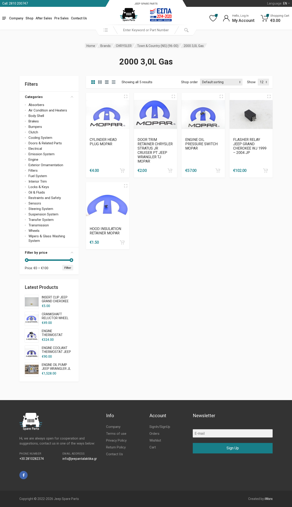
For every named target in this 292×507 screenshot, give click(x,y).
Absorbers (36, 105)
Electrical (35, 149)
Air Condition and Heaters (48, 110)
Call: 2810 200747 (15, 3)
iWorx (269, 499)
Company (16, 18)
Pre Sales (61, 18)
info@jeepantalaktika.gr (80, 458)
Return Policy (116, 447)
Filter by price (36, 253)
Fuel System (38, 176)
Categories (34, 97)
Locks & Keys (39, 187)
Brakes (34, 121)
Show (251, 82)
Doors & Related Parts (45, 143)
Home (90, 46)
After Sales (44, 18)
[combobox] (146, 30)
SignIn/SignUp (159, 427)
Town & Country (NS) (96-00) (157, 46)
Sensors (35, 203)
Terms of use (116, 434)
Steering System (41, 209)
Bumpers (35, 127)
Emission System (42, 154)
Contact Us (79, 18)
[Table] (113, 82)
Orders (154, 434)
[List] (106, 82)
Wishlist (155, 440)
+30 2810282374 (31, 458)
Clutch (33, 132)
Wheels (34, 231)
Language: (277, 3)
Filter (67, 267)
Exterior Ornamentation (46, 165)
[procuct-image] (107, 114)
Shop (29, 18)
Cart (152, 447)
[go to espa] (160, 15)
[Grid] (93, 82)
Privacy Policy (116, 440)
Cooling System (40, 138)
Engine (33, 160)
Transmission (39, 225)
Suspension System (43, 214)
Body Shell (36, 116)
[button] (122, 170)
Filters (33, 170)
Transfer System (41, 220)
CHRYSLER (124, 46)
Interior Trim (38, 181)
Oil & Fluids (37, 192)
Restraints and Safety (45, 198)
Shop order (189, 82)
